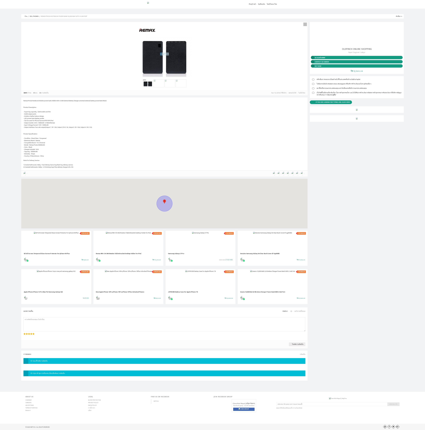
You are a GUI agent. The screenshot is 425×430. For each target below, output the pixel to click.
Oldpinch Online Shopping (357, 49)
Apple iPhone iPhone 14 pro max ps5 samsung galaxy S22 (43, 292)
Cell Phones (34, 16)
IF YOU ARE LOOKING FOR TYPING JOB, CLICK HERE (333, 102)
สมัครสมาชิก (393, 404)
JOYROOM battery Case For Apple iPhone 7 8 (183, 292)
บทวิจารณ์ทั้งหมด (299, 311)
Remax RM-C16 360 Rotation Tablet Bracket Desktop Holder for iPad (118, 253)
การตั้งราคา (91, 408)
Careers (28, 402)
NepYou (156, 401)
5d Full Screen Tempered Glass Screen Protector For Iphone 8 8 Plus (47, 253)
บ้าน (25, 16)
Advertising (29, 405)
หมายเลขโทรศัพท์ (320, 58)
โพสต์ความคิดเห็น (297, 344)
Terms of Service (31, 408)
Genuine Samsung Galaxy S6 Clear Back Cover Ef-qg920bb (260, 253)
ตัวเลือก (398, 16)
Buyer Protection (94, 400)
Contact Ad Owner (322, 62)
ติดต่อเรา (28, 410)
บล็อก (89, 410)
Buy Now (318, 66)
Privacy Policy (93, 402)
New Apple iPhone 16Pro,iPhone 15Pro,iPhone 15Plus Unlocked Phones (120, 292)
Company (28, 400)
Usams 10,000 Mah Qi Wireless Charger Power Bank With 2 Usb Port (262, 292)
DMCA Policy (92, 405)
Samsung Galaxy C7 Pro (176, 253)
